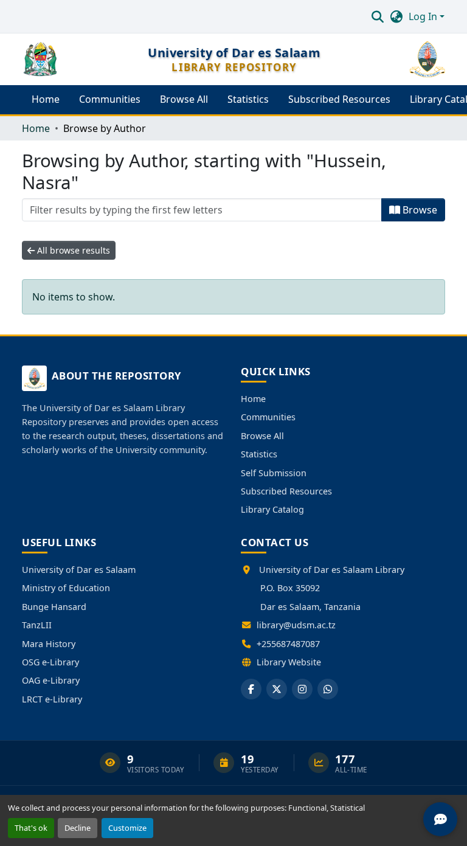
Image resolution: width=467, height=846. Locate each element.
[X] (276, 689)
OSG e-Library (50, 662)
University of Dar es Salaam (79, 569)
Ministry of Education (66, 588)
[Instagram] (302, 689)
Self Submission (273, 473)
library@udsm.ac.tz (296, 625)
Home (253, 398)
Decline (77, 827)
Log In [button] (424, 16)
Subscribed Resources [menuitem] (339, 99)
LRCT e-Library (52, 699)
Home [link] (36, 128)
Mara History (48, 644)
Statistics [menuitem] (248, 99)
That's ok (31, 827)
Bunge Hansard (54, 606)
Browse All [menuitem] (184, 99)
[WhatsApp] (327, 689)
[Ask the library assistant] (440, 819)
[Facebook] (251, 689)
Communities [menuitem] (109, 99)
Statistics (259, 454)
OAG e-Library (51, 680)
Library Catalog (272, 509)
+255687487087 (288, 644)
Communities (268, 417)
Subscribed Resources (286, 491)
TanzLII (37, 625)
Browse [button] (418, 210)
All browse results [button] (72, 250)
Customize (127, 827)
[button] (377, 16)
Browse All (262, 436)
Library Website (289, 662)
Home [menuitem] (46, 99)
